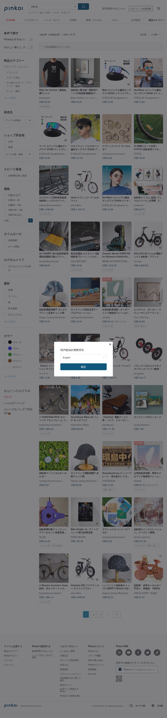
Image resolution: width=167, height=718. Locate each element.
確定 (83, 367)
